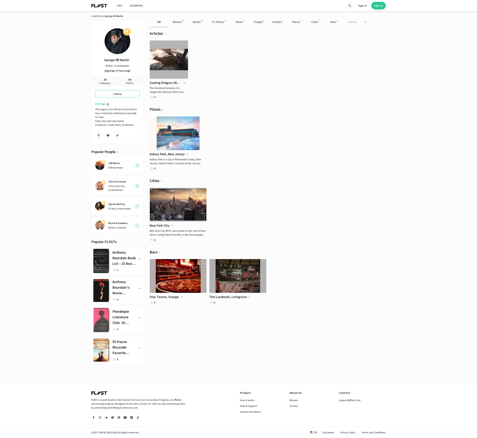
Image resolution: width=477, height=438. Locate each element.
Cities (315, 21)
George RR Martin (116, 60)
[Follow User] (137, 165)
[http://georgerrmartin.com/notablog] (117, 135)
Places (296, 21)
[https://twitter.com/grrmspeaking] (108, 135)
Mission (294, 400)
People (259, 21)
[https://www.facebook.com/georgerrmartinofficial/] (98, 135)
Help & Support (248, 406)
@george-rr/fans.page (117, 70)
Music (240, 21)
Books (198, 21)
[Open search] (349, 5)
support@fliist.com (350, 400)
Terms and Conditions (374, 432)
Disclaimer (328, 432)
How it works (247, 400)
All (159, 22)
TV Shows (219, 21)
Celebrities (97, 16)
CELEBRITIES (136, 5)
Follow (117, 94)
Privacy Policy (348, 432)
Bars (334, 21)
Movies (178, 21)
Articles (277, 21)
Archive (294, 406)
